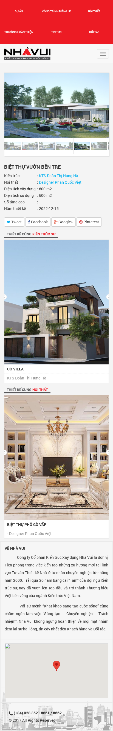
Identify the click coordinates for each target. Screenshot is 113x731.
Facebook (39, 221)
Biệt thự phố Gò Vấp (26, 524)
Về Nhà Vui (15, 548)
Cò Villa (15, 369)
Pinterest (91, 221)
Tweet (16, 221)
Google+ (65, 221)
